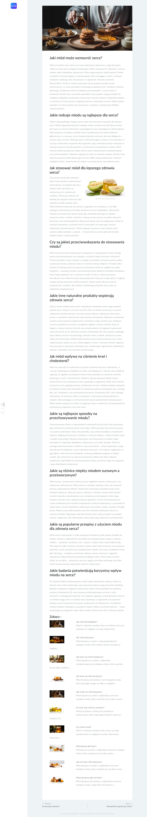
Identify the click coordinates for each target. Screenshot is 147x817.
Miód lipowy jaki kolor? (86, 746)
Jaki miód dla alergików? (86, 622)
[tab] (2, 404)
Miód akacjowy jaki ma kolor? (89, 778)
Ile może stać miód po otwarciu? (90, 708)
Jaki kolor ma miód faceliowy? (89, 676)
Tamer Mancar (110, 813)
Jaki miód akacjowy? (85, 638)
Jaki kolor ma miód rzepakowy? (89, 657)
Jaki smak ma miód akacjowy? (89, 692)
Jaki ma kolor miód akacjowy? (89, 762)
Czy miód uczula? (83, 727)
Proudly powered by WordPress (70, 813)
